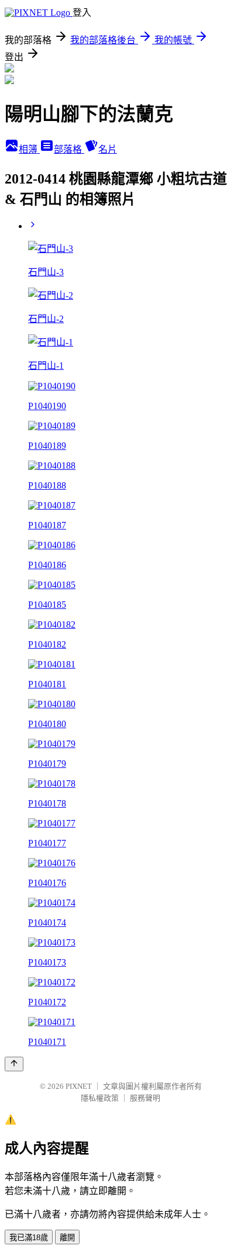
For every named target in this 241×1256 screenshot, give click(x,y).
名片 (107, 149)
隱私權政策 (100, 1098)
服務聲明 (145, 1098)
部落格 (69, 149)
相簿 (29, 149)
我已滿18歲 (28, 1237)
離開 (67, 1237)
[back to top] (14, 1064)
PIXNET (79, 1086)
